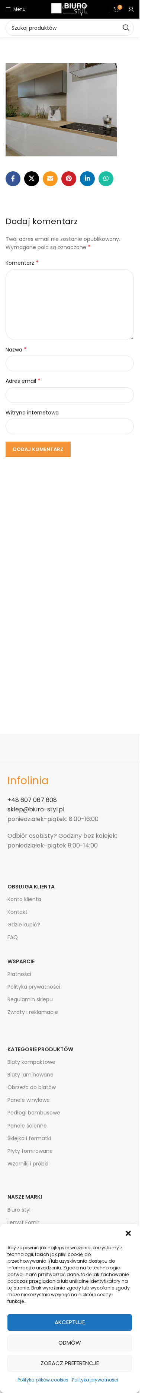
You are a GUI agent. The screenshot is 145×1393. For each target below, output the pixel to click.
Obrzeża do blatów (31, 1087)
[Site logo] (69, 9)
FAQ (12, 937)
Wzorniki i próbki (27, 1163)
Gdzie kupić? (23, 924)
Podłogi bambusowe (33, 1112)
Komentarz (22, 263)
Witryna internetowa (32, 412)
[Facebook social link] (13, 178)
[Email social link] (50, 178)
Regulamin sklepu (30, 999)
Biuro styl (18, 1210)
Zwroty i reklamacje (32, 1012)
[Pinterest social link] (68, 178)
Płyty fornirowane (30, 1151)
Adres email (23, 381)
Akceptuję (70, 1322)
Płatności (19, 974)
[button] (128, 1233)
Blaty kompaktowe (31, 1062)
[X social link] (31, 178)
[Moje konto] (131, 9)
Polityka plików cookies (42, 1380)
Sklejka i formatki (29, 1138)
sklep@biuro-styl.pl (35, 809)
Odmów (69, 1342)
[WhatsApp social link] (106, 178)
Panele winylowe (28, 1100)
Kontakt (17, 912)
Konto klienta (24, 899)
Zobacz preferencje (70, 1363)
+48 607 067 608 (32, 800)
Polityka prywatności (95, 1380)
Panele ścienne (27, 1125)
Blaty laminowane (30, 1074)
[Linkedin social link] (87, 178)
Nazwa (16, 350)
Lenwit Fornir (23, 1222)
